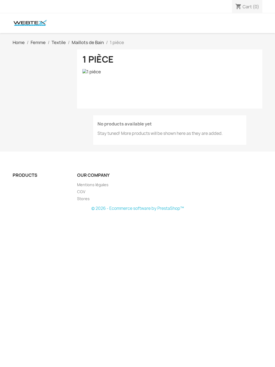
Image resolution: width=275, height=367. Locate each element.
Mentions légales (92, 184)
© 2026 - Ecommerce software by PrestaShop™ (137, 208)
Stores (83, 198)
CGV (81, 191)
